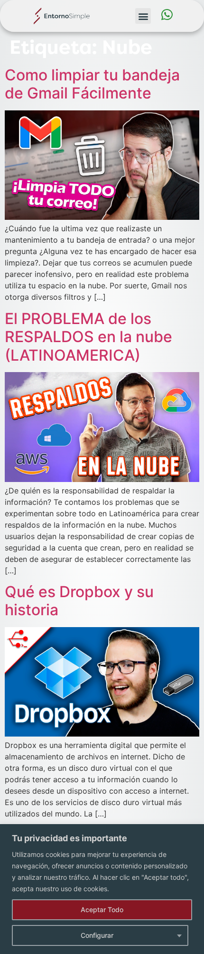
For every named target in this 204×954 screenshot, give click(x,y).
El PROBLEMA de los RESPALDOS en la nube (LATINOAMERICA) (88, 336)
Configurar (97, 935)
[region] (102, 889)
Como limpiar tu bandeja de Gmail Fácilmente (92, 84)
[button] (143, 16)
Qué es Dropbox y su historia (79, 600)
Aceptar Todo (102, 909)
